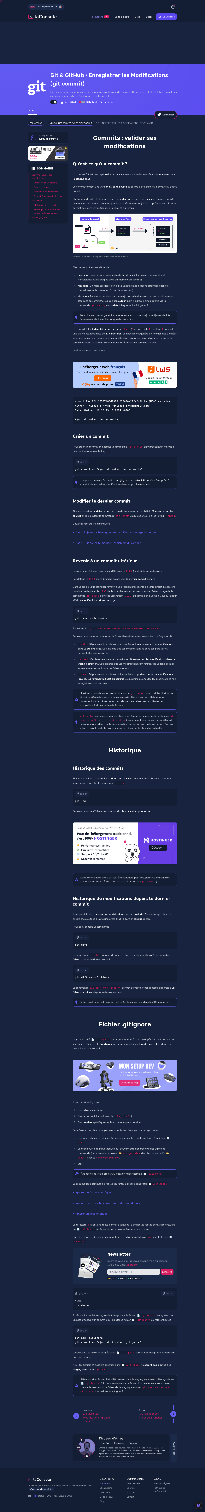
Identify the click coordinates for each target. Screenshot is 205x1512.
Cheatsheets (106, 1487)
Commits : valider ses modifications (42, 176)
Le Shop (131, 1487)
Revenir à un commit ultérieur (48, 196)
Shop (149, 16)
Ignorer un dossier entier (91, 1214)
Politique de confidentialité (160, 1489)
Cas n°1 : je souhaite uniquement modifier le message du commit (116, 532)
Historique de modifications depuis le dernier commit (47, 211)
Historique (37, 200)
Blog (137, 16)
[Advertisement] (102, 43)
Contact (130, 1496)
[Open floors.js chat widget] (198, 1505)
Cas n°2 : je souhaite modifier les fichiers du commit (108, 543)
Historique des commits (45, 205)
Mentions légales (162, 1483)
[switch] (53, 102)
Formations (99, 16)
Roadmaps (105, 1492)
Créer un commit (42, 187)
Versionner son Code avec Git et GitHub (71, 123)
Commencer (168, 114)
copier (83, 462)
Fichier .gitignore (39, 217)
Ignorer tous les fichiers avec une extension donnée (108, 1203)
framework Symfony (107, 1157)
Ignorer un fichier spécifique (93, 1192)
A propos (131, 1492)
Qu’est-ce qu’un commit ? (46, 182)
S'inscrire (167, 1272)
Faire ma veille (134, 1483)
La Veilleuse (169, 16)
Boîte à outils (121, 16)
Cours (32, 110)
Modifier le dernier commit (46, 191)
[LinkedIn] (29, 1496)
